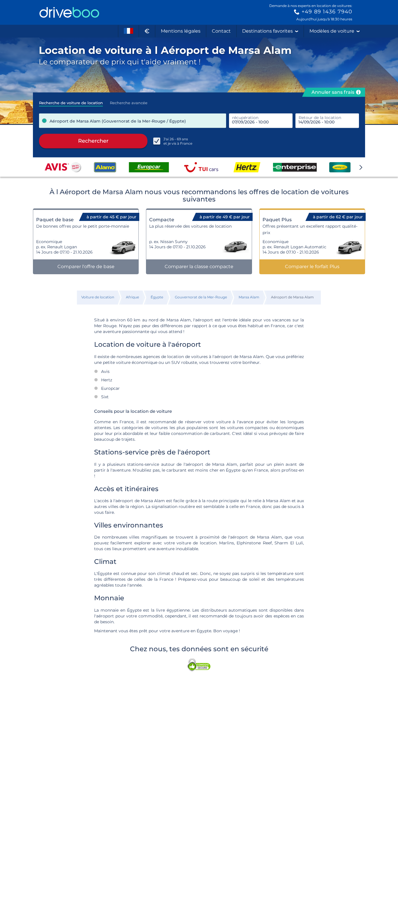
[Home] (69, 12)
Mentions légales (180, 31)
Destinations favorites (267, 31)
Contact (221, 31)
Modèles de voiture (331, 31)
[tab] (71, 101)
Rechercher (93, 141)
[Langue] (128, 31)
